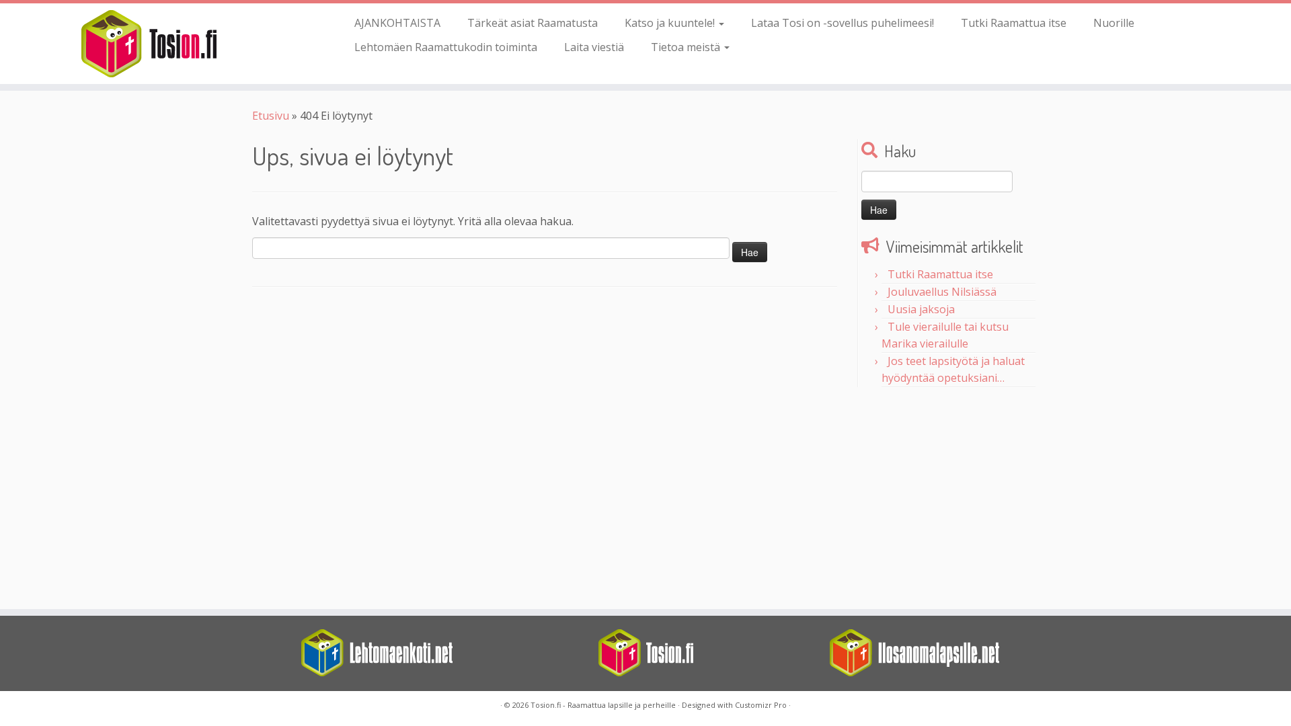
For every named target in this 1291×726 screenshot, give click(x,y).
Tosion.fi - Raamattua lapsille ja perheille (603, 705)
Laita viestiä (594, 47)
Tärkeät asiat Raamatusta (532, 22)
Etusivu (270, 115)
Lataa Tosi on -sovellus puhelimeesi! (842, 22)
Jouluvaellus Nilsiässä (942, 291)
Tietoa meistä (687, 47)
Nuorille (1113, 22)
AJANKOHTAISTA (397, 22)
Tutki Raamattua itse (1013, 22)
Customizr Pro (761, 705)
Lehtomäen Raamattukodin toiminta (445, 47)
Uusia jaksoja (921, 309)
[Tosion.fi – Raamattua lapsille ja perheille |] (149, 43)
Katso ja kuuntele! (671, 22)
